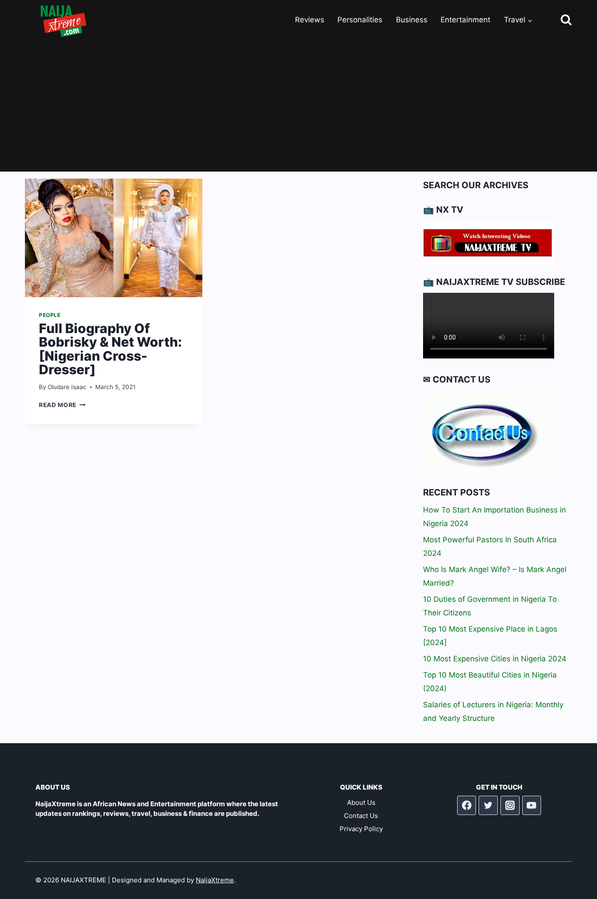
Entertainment (465, 19)
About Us (361, 802)
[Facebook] (466, 805)
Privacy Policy (361, 829)
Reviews (309, 19)
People (50, 315)
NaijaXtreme (215, 880)
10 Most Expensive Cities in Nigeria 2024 (494, 658)
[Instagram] (510, 805)
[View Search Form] (558, 20)
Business (411, 19)
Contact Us (361, 815)
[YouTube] (531, 805)
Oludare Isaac (67, 386)
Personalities (359, 19)
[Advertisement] (298, 106)
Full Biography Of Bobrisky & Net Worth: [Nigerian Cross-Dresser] (110, 349)
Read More (62, 404)
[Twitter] (488, 805)
